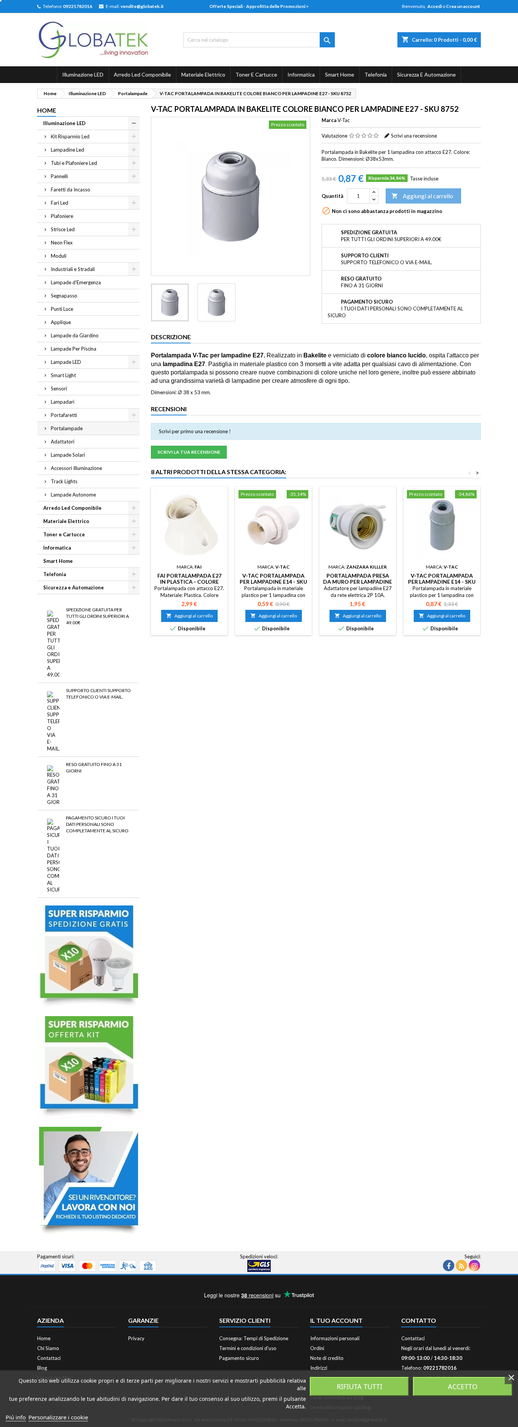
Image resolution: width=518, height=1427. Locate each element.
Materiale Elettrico (203, 74)
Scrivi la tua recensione (188, 452)
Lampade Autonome (73, 495)
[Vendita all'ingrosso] (88, 1181)
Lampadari (62, 402)
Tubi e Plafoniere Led (74, 163)
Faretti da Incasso (70, 189)
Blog (42, 1368)
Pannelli (59, 176)
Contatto (418, 1320)
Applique (61, 322)
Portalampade (67, 428)
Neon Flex (62, 243)
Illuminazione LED (83, 74)
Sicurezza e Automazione (426, 74)
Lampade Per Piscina (73, 349)
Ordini (317, 1348)
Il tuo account (336, 1320)
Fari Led (59, 203)
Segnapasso (64, 296)
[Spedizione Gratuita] (88, 956)
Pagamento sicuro (239, 1358)
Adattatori (62, 442)
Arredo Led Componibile (142, 74)
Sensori (59, 388)
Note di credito (327, 1358)
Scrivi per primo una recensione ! (195, 431)
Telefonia (375, 74)
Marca (329, 120)
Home (46, 110)
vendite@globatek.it (142, 6)
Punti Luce (62, 309)
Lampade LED (66, 362)
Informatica (301, 74)
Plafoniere (62, 216)
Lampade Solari (68, 455)
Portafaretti (64, 415)
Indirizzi (318, 1368)
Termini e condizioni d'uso (247, 1348)
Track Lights (64, 481)
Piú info (16, 1417)
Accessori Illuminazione (76, 468)
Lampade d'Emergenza (76, 282)
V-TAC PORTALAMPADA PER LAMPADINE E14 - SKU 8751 (273, 581)
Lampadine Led (67, 150)
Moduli (58, 256)
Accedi (434, 6)
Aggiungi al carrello (422, 195)
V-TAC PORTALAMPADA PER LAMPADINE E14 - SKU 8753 (442, 581)
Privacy (136, 1338)
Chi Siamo (48, 1348)
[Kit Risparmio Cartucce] (88, 1067)
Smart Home (339, 74)
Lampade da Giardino (75, 335)
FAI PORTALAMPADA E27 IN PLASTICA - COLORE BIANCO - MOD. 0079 (189, 581)
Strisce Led (63, 229)
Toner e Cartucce (256, 74)
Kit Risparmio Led (70, 136)
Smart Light (63, 375)
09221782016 (77, 6)
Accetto (462, 1386)
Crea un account (463, 6)
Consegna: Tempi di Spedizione (253, 1338)
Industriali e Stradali (73, 269)
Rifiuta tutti (359, 1386)
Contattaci (49, 1358)
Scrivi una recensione (414, 136)
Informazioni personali (334, 1338)
